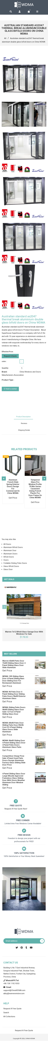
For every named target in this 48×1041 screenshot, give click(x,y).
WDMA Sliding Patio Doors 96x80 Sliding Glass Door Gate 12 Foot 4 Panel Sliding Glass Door (13, 710)
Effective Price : (8, 352)
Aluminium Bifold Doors (13, 547)
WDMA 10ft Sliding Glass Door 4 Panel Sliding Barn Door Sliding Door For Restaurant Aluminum (13, 679)
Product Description (23, 417)
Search (6, 1012)
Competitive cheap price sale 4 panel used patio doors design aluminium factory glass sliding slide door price (13, 760)
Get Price (7, 670)
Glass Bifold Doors (11, 566)
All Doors (7, 544)
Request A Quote (10, 356)
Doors (6, 560)
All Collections (9, 1016)
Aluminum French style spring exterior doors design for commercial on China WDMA (13, 486)
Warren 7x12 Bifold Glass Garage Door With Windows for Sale (24, 633)
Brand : (5, 372)
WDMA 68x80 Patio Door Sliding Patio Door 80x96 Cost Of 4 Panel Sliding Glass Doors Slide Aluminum (13, 727)
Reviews (24, 423)
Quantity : (5, 368)
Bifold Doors (8, 557)
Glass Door (8, 569)
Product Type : (8, 380)
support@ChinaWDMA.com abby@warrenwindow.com (14, 990)
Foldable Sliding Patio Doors (15, 563)
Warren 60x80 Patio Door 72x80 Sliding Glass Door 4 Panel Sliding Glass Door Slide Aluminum (13, 664)
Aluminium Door (9, 550)
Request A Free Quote (12, 1009)
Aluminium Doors (10, 554)
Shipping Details (24, 430)
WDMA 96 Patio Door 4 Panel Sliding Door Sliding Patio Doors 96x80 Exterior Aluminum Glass (14, 695)
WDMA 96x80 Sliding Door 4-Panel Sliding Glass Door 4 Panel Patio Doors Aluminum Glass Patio (13, 743)
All (5, 38)
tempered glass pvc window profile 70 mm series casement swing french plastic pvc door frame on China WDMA (35, 489)
